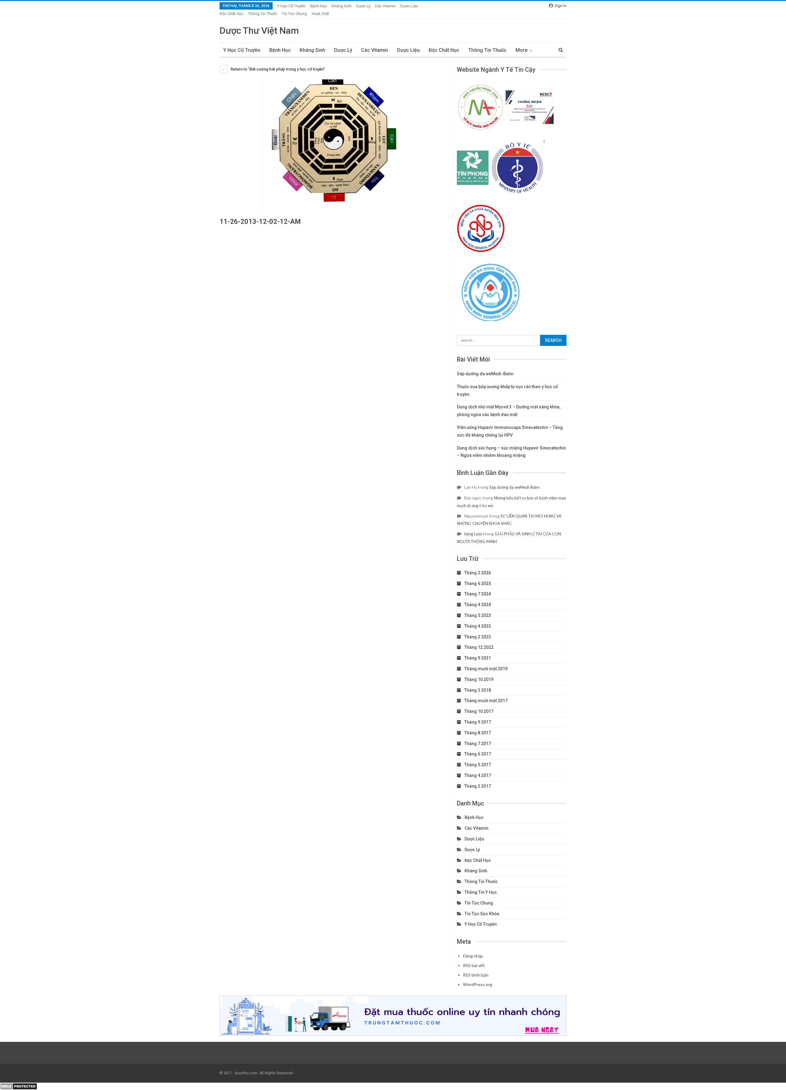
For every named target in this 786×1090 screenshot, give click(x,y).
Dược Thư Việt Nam (259, 30)
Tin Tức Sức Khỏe (482, 913)
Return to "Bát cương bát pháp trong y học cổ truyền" (277, 69)
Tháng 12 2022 (478, 647)
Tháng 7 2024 (477, 593)
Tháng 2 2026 (477, 572)
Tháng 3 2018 (477, 690)
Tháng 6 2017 (477, 754)
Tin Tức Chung (294, 13)
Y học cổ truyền (291, 6)
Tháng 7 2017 (477, 743)
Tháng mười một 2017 (486, 700)
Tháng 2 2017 (477, 786)
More (521, 50)
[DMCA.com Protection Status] (18, 1086)
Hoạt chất (320, 13)
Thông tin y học (481, 892)
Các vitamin (385, 6)
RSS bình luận (475, 974)
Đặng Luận (473, 533)
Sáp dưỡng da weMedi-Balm (485, 373)
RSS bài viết (474, 965)
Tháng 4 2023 (477, 626)
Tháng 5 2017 (477, 764)
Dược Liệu (409, 6)
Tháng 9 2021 (477, 658)
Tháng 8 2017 (477, 732)
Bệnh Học (318, 6)
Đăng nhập (473, 955)
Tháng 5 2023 (477, 615)
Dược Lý (363, 6)
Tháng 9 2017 (477, 722)
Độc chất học (231, 13)
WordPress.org (477, 984)
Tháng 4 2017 (477, 775)
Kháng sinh (342, 6)
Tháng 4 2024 (477, 604)
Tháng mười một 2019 (486, 668)
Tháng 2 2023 (477, 636)
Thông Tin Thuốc (262, 13)
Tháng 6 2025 (477, 583)
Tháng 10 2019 (478, 679)
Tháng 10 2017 (478, 711)
